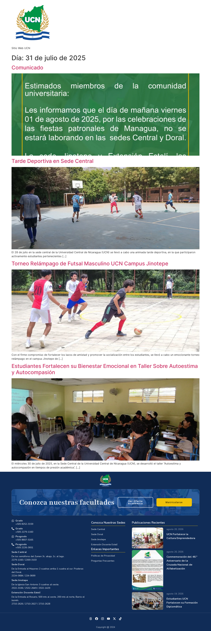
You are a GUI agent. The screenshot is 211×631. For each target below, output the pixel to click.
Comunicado (27, 67)
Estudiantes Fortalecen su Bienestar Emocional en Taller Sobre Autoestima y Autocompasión (105, 369)
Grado (19, 520)
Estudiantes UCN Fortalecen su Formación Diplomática (182, 602)
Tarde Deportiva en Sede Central (52, 161)
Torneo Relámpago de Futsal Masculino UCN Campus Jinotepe (90, 263)
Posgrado (21, 536)
